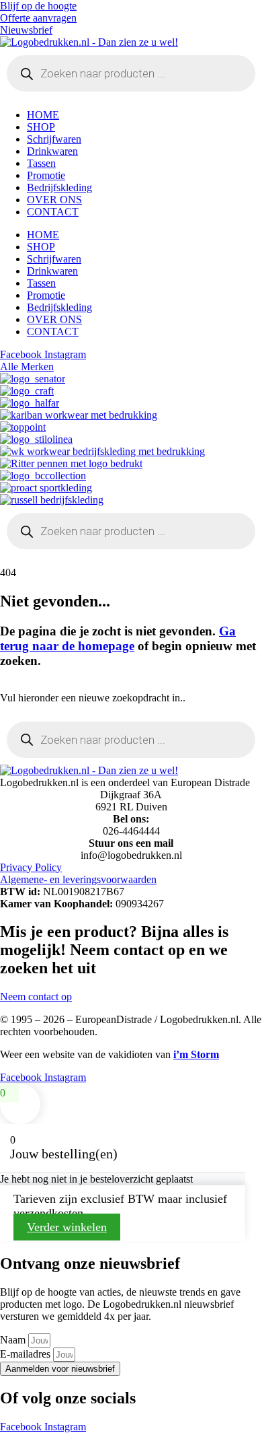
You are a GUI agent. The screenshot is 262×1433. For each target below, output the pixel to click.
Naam (14, 1339)
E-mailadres (26, 1354)
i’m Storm (196, 1054)
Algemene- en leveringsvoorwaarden (78, 879)
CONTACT (53, 211)
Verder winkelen (67, 1227)
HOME (43, 114)
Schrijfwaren (54, 139)
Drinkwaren (52, 151)
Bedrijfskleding (59, 187)
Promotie (46, 175)
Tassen (41, 163)
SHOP (41, 127)
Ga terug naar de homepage (118, 638)
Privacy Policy (31, 867)
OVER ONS (54, 199)
